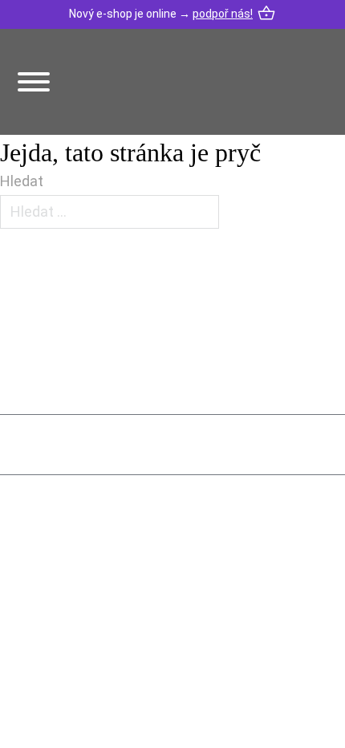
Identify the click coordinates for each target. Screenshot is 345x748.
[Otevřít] (34, 81)
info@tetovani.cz (103, 626)
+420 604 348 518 (99, 567)
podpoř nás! (223, 13)
